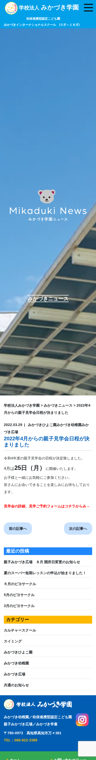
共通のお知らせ (16, 685)
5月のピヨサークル (19, 595)
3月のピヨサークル (19, 606)
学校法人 (42, 16)
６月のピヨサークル (20, 584)
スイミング (13, 641)
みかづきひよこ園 (18, 652)
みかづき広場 (14, 674)
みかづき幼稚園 (16, 663)
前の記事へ (18, 528)
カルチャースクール (20, 630)
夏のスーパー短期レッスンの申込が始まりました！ (45, 573)
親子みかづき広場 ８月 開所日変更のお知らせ (44, 562)
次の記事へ (78, 528)
